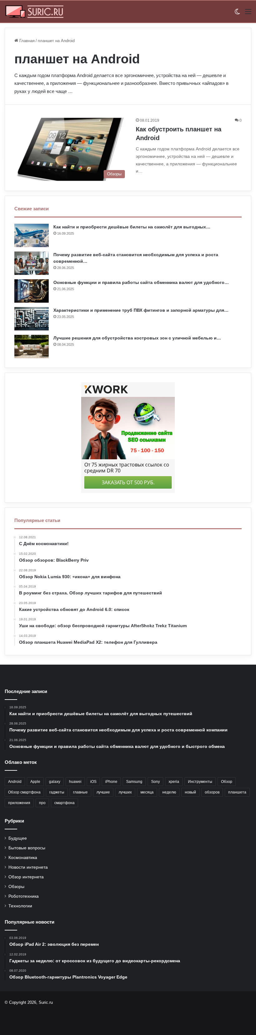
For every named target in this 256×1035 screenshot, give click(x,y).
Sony (155, 781)
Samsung (134, 781)
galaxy (54, 781)
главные (80, 792)
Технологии (20, 906)
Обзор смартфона (24, 792)
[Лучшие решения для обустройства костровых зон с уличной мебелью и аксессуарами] (31, 346)
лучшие (103, 792)
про (42, 803)
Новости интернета (28, 867)
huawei (75, 781)
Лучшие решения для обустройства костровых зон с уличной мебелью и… (137, 337)
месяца (147, 792)
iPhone (111, 781)
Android (15, 781)
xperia (174, 781)
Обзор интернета (26, 877)
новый (190, 792)
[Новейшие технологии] (34, 11)
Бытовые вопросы (26, 848)
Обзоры (16, 886)
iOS (93, 781)
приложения (19, 803)
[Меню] (248, 14)
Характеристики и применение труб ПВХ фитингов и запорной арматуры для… (141, 310)
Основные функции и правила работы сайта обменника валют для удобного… (141, 282)
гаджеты (56, 792)
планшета (237, 792)
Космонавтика (22, 857)
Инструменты (200, 781)
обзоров (212, 792)
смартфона (64, 803)
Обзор (226, 781)
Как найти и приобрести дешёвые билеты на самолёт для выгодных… (131, 226)
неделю (169, 792)
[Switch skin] (237, 14)
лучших (125, 792)
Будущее (17, 838)
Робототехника (23, 896)
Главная (26, 40)
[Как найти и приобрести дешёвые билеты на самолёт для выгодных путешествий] (31, 235)
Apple (35, 781)
